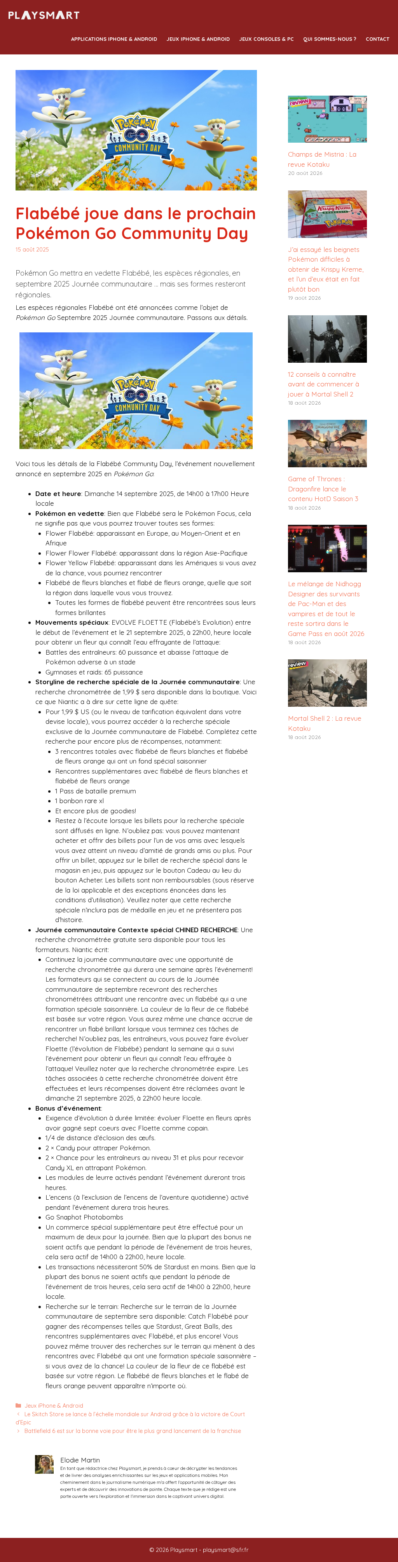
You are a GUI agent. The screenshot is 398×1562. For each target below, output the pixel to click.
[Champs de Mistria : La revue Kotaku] (327, 138)
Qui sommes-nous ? (329, 39)
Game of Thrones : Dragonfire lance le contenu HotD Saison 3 (323, 489)
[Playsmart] (44, 15)
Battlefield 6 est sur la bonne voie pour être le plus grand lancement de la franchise (132, 1430)
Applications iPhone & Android (114, 39)
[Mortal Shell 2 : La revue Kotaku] (327, 702)
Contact (377, 39)
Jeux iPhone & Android (198, 39)
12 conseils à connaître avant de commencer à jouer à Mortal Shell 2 (323, 384)
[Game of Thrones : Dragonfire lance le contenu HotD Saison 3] (327, 462)
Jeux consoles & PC (266, 39)
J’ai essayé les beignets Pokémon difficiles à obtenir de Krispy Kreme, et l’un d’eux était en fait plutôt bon (325, 269)
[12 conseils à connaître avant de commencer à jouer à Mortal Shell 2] (327, 357)
